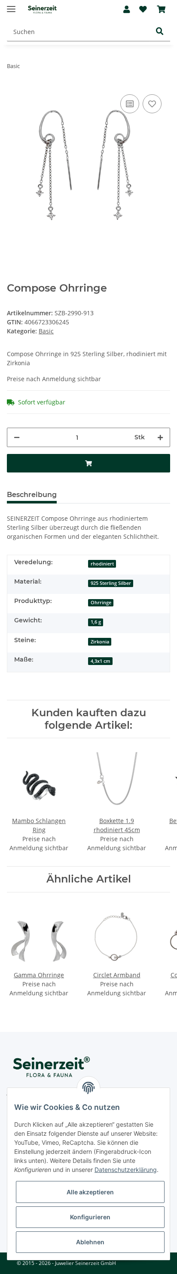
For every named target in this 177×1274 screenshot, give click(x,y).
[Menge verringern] (16, 437)
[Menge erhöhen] (160, 437)
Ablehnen (90, 1242)
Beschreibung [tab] (32, 495)
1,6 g (96, 622)
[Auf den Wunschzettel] (152, 103)
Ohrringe (101, 603)
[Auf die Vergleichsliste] (129, 103)
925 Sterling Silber (111, 583)
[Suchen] (160, 32)
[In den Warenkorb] (88, 463)
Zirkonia (100, 642)
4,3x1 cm (100, 661)
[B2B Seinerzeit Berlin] (42, 9)
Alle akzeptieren (90, 1192)
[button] (126, 9)
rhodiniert (102, 564)
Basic (46, 331)
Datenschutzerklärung (126, 1169)
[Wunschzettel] (143, 9)
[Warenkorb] (161, 9)
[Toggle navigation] (11, 5)
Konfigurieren (90, 1217)
